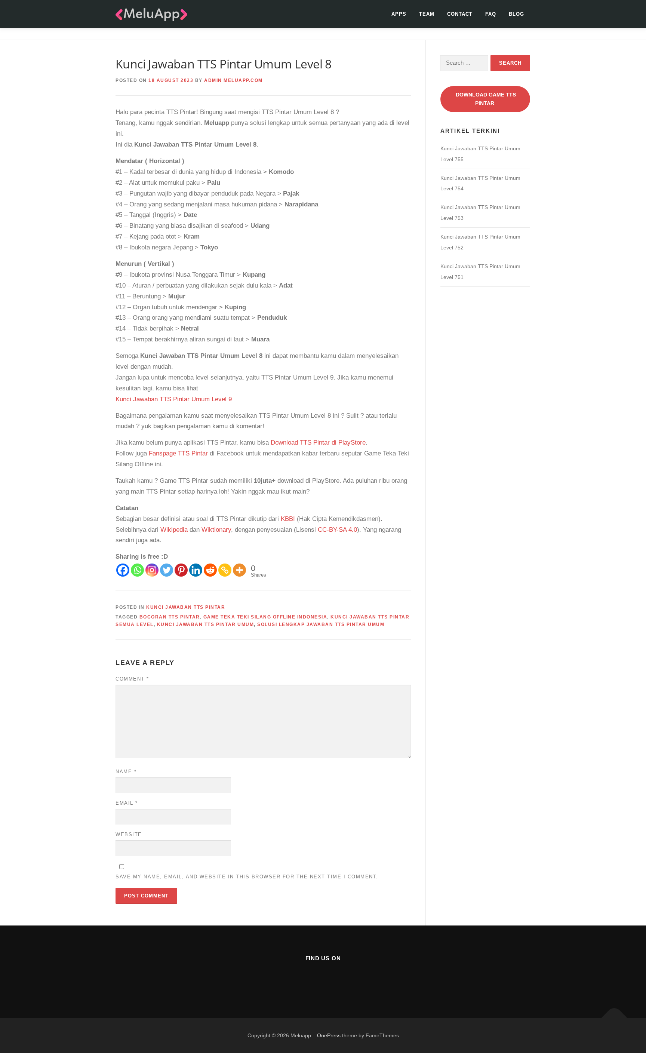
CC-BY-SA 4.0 (337, 529)
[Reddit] (210, 570)
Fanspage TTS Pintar (178, 453)
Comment (132, 679)
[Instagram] (152, 570)
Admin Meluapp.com (233, 80)
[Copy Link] (224, 570)
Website (129, 834)
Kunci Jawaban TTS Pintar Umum (205, 624)
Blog (516, 14)
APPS (398, 14)
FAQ (490, 14)
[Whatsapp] (137, 570)
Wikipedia (174, 529)
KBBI (288, 518)
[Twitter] (166, 570)
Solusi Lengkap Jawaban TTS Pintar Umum (320, 624)
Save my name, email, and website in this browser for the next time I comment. (247, 876)
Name (126, 771)
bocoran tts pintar (169, 617)
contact (460, 14)
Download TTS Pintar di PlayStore (318, 442)
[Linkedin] (195, 570)
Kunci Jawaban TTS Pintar (185, 607)
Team (426, 14)
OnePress (329, 1035)
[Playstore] (341, 979)
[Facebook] (122, 570)
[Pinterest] (181, 570)
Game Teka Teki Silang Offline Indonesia (265, 617)
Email (127, 803)
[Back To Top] (614, 1018)
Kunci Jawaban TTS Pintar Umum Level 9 (174, 399)
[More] (239, 570)
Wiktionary (216, 529)
